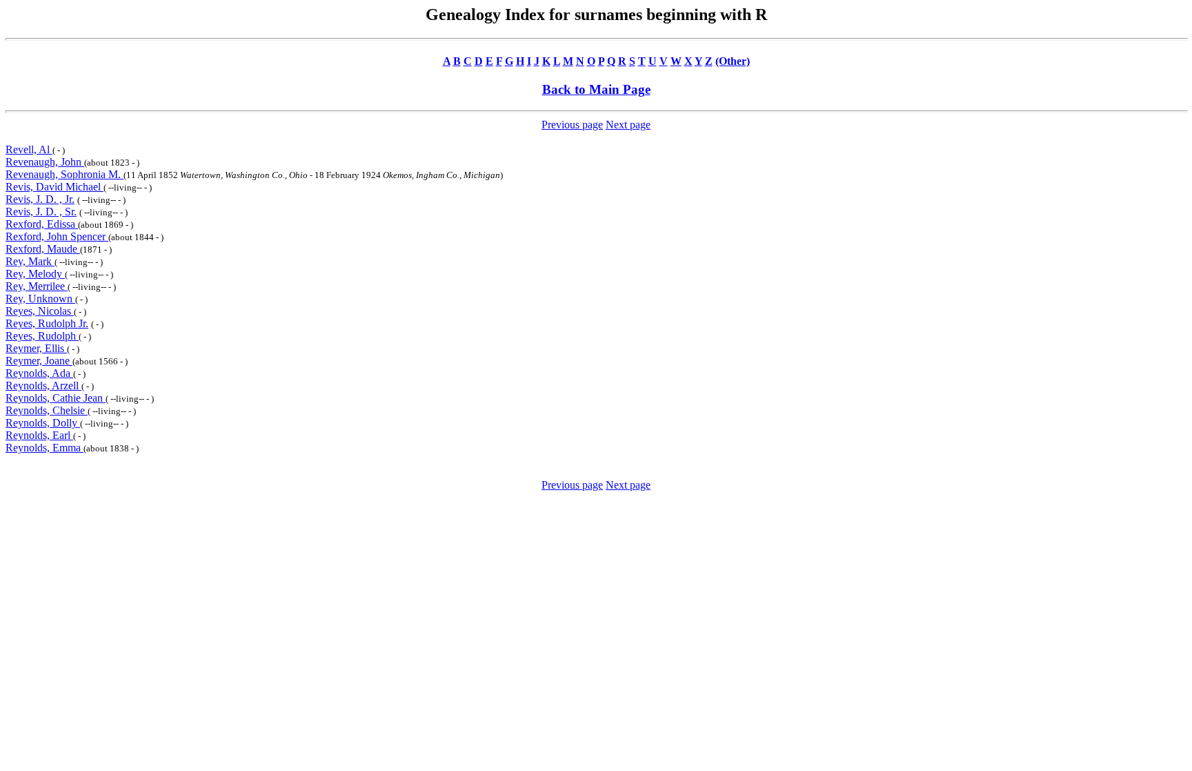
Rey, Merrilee (37, 286)
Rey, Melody (35, 274)
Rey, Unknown (40, 298)
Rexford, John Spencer (57, 236)
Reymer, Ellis (36, 348)
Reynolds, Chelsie (47, 410)
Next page (628, 124)
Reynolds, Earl (39, 435)
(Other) (732, 61)
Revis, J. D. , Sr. (41, 211)
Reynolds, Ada (39, 373)
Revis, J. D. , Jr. (40, 199)
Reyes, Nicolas (40, 311)
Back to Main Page (596, 89)
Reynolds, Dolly (43, 423)
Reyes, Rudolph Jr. (47, 323)
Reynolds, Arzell (43, 385)
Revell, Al (29, 149)
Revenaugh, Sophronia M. (64, 174)
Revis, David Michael (54, 187)
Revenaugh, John (45, 162)
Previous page (572, 124)
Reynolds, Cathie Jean (56, 398)
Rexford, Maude (43, 249)
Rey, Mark (30, 261)
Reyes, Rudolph (42, 336)
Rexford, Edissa (42, 224)
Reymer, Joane (39, 361)
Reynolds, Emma (44, 447)
